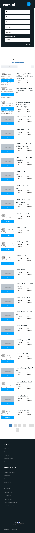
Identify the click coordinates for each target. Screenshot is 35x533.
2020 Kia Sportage (24, 340)
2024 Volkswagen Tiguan (24, 90)
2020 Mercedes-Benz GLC (24, 145)
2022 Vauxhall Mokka (24, 285)
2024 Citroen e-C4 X (22, 214)
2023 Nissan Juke (21, 256)
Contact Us (14, 529)
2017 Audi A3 (22, 270)
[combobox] (17, 12)
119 (17, 430)
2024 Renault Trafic (23, 187)
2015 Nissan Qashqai (22, 410)
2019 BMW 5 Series (23, 201)
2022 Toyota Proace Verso (24, 173)
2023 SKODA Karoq (24, 130)
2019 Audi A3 (23, 326)
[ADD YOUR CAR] (29, 4)
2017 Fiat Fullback (22, 354)
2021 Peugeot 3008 (22, 228)
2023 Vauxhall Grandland (24, 383)
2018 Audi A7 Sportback (24, 313)
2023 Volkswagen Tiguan (25, 369)
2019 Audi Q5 (22, 396)
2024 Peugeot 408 (22, 242)
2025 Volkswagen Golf (24, 105)
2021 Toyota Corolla (24, 298)
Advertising (7, 529)
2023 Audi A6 (24, 117)
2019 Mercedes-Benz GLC (24, 159)
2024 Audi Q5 (24, 76)
